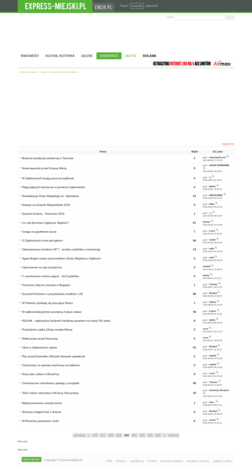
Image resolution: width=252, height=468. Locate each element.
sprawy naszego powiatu (63, 72)
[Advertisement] (126, 107)
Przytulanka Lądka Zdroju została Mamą (47, 329)
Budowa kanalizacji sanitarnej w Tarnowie (47, 158)
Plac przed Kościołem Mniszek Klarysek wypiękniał (53, 356)
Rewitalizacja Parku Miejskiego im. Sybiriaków (50, 196)
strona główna (28, 72)
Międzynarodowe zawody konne (42, 403)
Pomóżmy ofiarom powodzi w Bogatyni (46, 285)
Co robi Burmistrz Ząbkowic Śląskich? (45, 222)
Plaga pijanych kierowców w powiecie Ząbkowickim (53, 187)
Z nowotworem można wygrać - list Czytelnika (50, 276)
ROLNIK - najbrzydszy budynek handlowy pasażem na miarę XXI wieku (66, 320)
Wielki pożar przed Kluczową (40, 338)
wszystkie (137, 5)
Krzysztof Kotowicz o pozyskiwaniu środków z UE (52, 293)
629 (118, 435)
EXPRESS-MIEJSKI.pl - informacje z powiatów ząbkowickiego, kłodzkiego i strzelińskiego (55, 6)
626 (95, 435)
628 (110, 435)
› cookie (169, 17)
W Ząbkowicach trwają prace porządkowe (48, 178)
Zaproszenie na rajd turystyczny (42, 267)
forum (42, 72)
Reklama (149, 56)
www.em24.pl (104, 6)
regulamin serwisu (198, 460)
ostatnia (173, 435)
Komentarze (109, 56)
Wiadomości (30, 56)
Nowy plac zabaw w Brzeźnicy (40, 374)
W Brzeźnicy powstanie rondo (40, 420)
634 (158, 435)
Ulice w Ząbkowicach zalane (39, 347)
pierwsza (79, 435)
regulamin (228, 143)
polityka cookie (222, 460)
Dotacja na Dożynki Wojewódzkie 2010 (46, 204)
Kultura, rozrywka (60, 56)
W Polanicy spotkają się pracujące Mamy (47, 303)
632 (142, 435)
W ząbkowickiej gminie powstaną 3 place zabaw (52, 311)
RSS (109, 460)
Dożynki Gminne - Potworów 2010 (43, 213)
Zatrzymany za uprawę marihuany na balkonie (51, 365)
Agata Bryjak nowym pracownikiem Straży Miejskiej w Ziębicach (61, 258)
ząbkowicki (151, 5)
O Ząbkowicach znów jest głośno (42, 240)
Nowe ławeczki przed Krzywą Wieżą (44, 168)
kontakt (152, 460)
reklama (121, 460)
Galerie (87, 56)
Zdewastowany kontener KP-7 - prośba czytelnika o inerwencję (61, 249)
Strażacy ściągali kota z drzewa (41, 411)
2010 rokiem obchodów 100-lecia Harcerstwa (50, 393)
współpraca (137, 460)
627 (103, 435)
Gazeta (130, 56)
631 (134, 435)
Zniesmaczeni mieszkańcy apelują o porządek (50, 383)
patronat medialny (171, 460)
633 (150, 435)
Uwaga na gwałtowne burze (39, 231)
